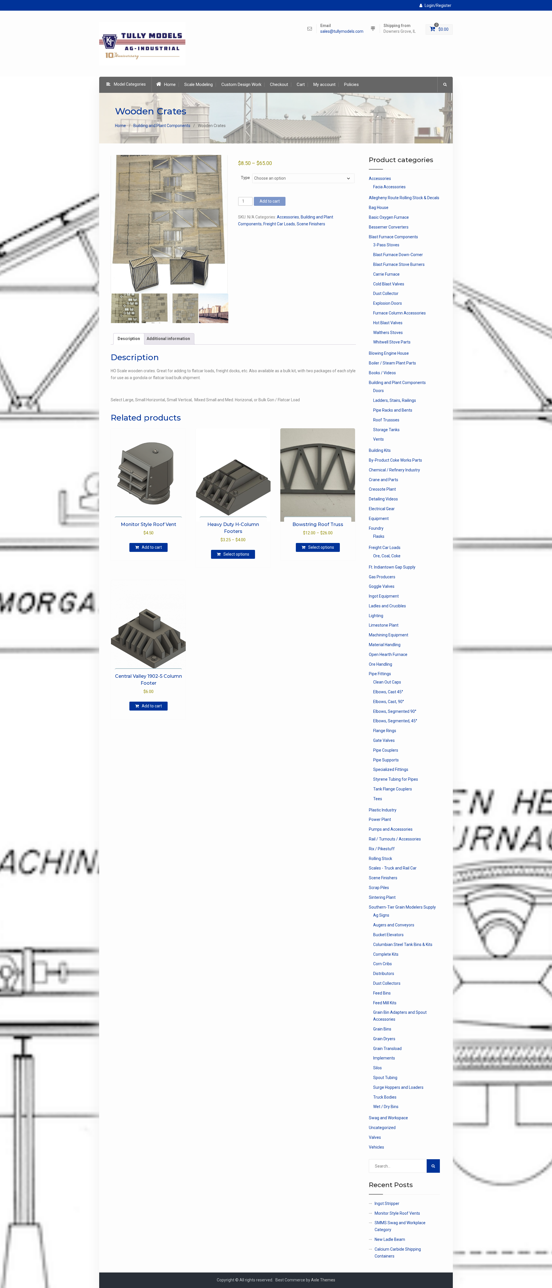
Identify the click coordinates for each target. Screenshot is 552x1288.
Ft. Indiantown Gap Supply (392, 567)
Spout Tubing (385, 1077)
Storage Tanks (386, 429)
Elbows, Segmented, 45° (395, 721)
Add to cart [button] (152, 547)
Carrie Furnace (386, 274)
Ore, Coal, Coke (386, 556)
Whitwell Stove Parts (392, 342)
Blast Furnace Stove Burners (399, 264)
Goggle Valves (381, 586)
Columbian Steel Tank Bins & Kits (402, 944)
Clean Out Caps (387, 682)
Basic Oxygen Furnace (389, 217)
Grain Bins (382, 1029)
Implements (384, 1058)
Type (245, 177)
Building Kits (380, 450)
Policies (351, 84)
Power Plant (380, 819)
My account (324, 84)
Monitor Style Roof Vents (397, 1213)
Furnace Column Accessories (399, 313)
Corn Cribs (382, 963)
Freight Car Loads (279, 224)
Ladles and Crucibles (387, 606)
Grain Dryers (384, 1038)
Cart (301, 84)
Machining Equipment (388, 635)
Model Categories (130, 84)
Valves (375, 1137)
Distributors (383, 973)
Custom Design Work (241, 84)
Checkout (279, 84)
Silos (377, 1068)
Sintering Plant (382, 897)
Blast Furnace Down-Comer (398, 254)
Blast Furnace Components (393, 237)
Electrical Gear (382, 508)
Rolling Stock (380, 858)
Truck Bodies (384, 1097)
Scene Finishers (311, 224)
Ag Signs (381, 915)
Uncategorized (382, 1127)
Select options (236, 554)
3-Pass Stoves (386, 245)
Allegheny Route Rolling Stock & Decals (404, 197)
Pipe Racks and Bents (392, 410)
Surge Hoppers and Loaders (398, 1087)
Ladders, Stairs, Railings (394, 400)
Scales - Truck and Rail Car (393, 868)
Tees (377, 798)
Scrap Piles (379, 887)
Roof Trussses (386, 420)
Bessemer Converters (389, 227)
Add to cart (270, 201)
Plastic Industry (382, 810)
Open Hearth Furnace (388, 654)
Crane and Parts (383, 479)
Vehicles (376, 1147)
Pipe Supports (386, 760)
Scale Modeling (198, 84)
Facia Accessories (389, 187)
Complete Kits (385, 954)
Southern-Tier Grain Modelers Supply (402, 907)
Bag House (378, 207)
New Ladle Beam (390, 1239)
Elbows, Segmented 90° (394, 711)
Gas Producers (382, 577)
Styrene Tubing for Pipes (395, 779)
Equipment (379, 518)
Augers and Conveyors (393, 925)
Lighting (376, 615)
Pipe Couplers (385, 750)
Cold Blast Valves (388, 284)
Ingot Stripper (387, 1203)
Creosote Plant (382, 489)
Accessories (288, 217)
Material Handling (384, 644)
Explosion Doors (387, 303)
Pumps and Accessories (391, 829)
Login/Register (438, 5)
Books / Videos (382, 373)
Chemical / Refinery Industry (394, 470)
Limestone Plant (383, 625)
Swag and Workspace (388, 1118)
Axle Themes (323, 1280)
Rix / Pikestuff (382, 848)
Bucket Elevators (388, 934)
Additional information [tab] (168, 338)
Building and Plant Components (161, 125)
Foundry (376, 528)
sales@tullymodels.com (341, 31)
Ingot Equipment (384, 596)
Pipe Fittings (380, 673)
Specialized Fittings (390, 769)
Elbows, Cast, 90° (388, 701)
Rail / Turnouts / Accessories (395, 839)
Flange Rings (384, 730)
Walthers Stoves (388, 332)
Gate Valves (384, 740)
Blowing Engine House (389, 353)
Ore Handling (380, 664)
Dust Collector (385, 293)
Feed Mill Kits (384, 1003)
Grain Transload (387, 1048)
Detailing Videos (383, 499)
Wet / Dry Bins (385, 1106)
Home (170, 84)
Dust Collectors (386, 983)
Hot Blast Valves (387, 322)
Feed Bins (382, 993)
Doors (378, 390)
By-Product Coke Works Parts (395, 460)
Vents (378, 439)
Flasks (378, 536)
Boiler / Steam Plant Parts (392, 363)
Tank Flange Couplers (392, 789)
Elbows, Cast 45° (388, 692)
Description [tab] (129, 338)
